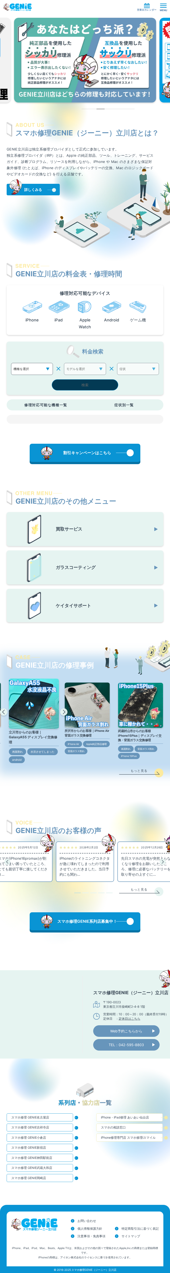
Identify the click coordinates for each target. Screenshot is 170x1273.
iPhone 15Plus (129, 756)
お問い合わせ (86, 1221)
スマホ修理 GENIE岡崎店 (28, 1178)
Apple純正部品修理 (96, 744)
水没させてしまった (42, 751)
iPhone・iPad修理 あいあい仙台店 (125, 1117)
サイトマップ (131, 1236)
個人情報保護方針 (89, 1228)
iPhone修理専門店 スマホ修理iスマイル (128, 1137)
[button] (3, 712)
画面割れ (17, 751)
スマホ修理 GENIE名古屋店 (30, 1117)
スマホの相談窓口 (113, 1127)
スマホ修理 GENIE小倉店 (28, 1137)
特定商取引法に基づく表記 (140, 1228)
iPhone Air (73, 744)
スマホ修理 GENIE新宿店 (28, 1147)
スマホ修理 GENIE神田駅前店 (31, 1158)
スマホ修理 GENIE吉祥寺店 (30, 1127)
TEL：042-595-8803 (126, 1045)
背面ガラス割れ (76, 751)
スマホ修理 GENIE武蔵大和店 (31, 1168)
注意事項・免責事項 (91, 1236)
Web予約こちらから (126, 1031)
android (16, 759)
